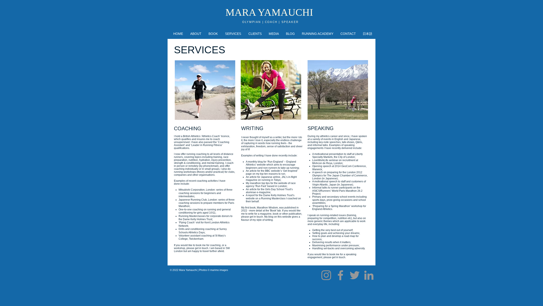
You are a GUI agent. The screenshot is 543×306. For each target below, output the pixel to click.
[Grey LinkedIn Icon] (368, 275)
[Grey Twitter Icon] (354, 275)
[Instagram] (326, 275)
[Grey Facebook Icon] (340, 275)
